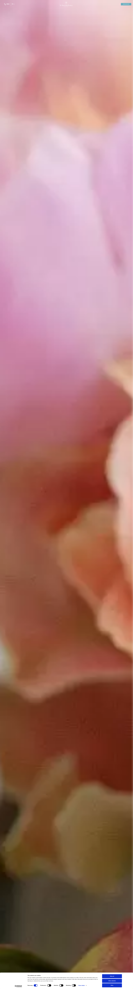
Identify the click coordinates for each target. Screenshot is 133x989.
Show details (81, 985)
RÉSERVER (126, 4)
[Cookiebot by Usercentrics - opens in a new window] (18, 986)
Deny (112, 985)
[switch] (49, 985)
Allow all (112, 976)
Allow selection (112, 980)
